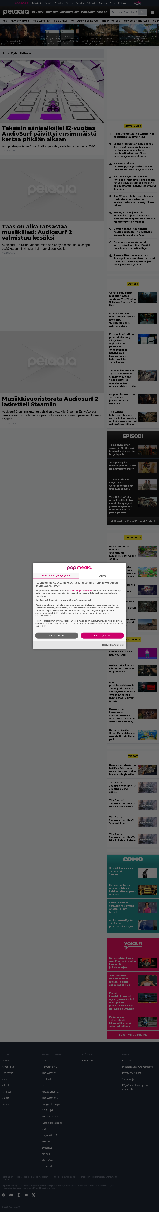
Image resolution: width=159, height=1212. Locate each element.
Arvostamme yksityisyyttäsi (56, 575)
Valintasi (103, 576)
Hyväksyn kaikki (102, 635)
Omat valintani (56, 635)
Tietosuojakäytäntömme (113, 645)
